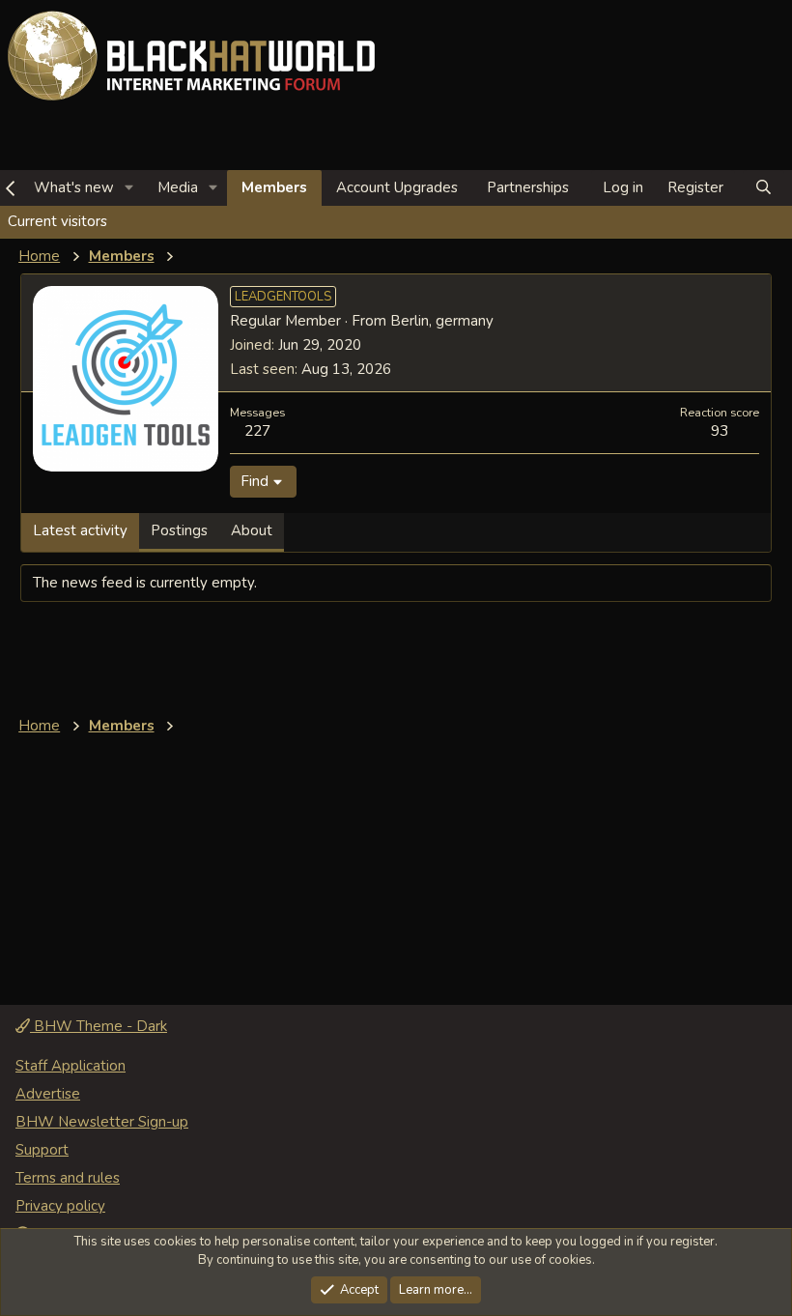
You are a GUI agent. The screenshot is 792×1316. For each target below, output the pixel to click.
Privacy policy (60, 1206)
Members (274, 187)
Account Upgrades (397, 187)
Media (177, 187)
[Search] (763, 188)
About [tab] (251, 530)
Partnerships (528, 187)
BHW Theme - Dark (98, 1026)
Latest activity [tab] (80, 530)
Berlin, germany (442, 320)
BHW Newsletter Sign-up (101, 1121)
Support (42, 1149)
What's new (74, 187)
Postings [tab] (179, 530)
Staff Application (70, 1065)
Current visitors (57, 221)
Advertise (47, 1093)
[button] (129, 188)
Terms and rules (67, 1177)
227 (257, 430)
